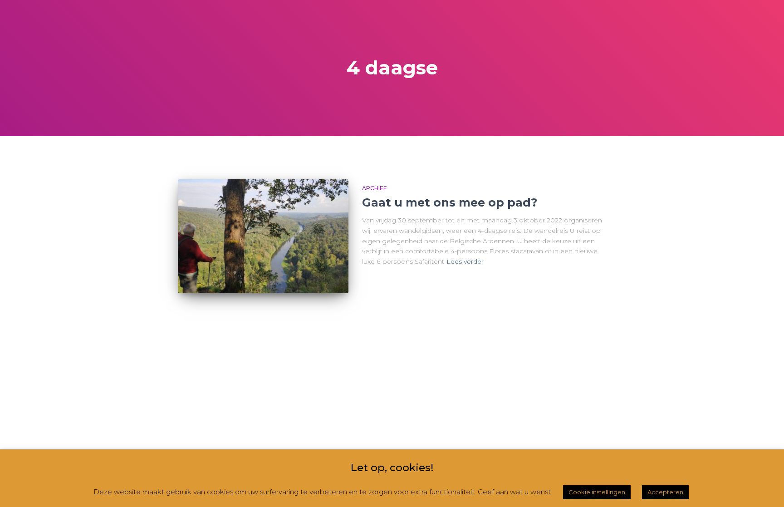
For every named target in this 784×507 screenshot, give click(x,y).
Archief (374, 188)
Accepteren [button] (665, 492)
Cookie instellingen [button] (596, 492)
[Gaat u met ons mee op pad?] (263, 236)
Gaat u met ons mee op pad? (449, 202)
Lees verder (465, 261)
